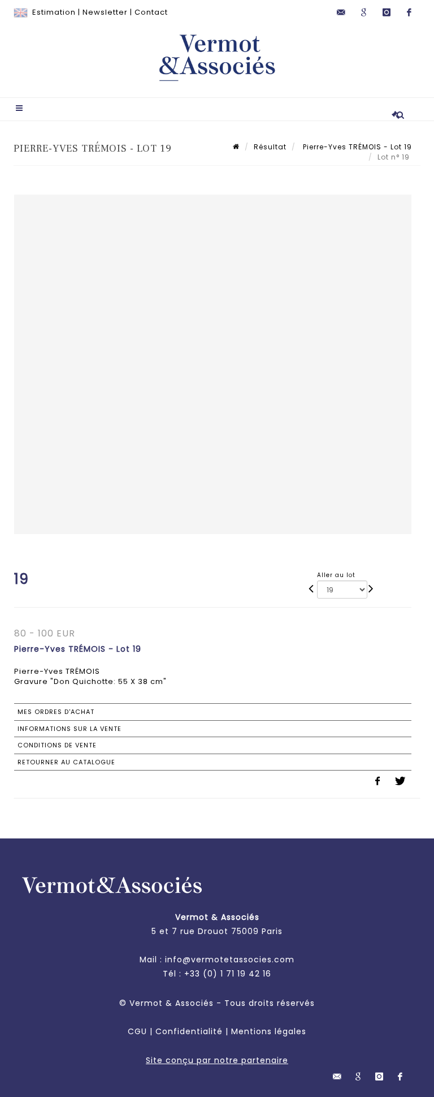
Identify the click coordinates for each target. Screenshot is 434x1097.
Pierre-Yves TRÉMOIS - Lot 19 (356, 147)
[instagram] (386, 12)
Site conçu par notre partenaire (217, 1060)
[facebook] (409, 12)
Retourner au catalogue (66, 762)
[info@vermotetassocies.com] (341, 12)
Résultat (270, 147)
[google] (364, 12)
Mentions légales (268, 1031)
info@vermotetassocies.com (229, 959)
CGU (137, 1031)
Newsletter (105, 12)
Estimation (54, 12)
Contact (151, 12)
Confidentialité (189, 1031)
